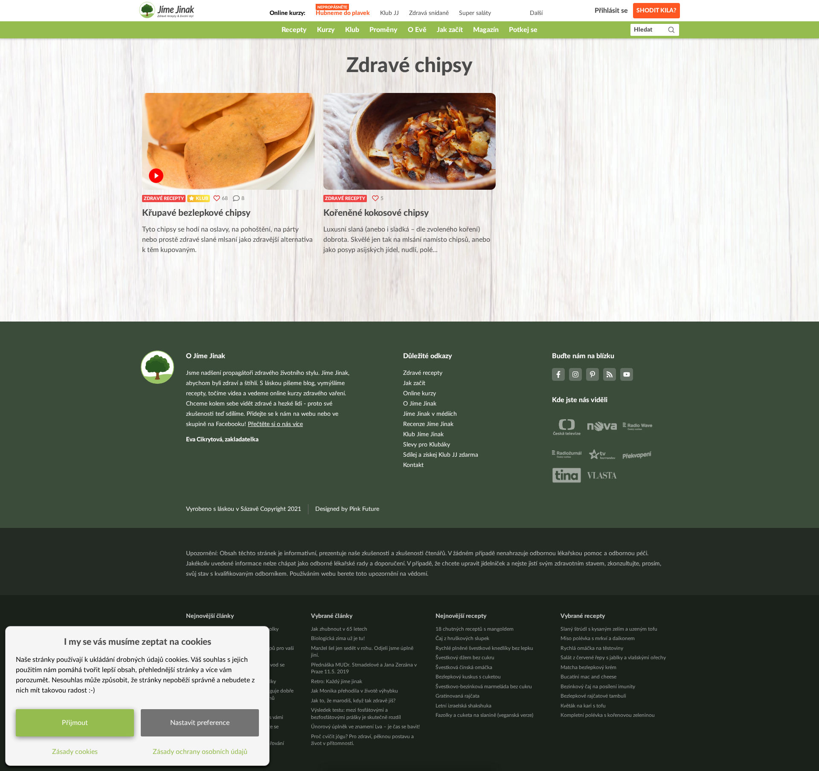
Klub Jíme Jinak (423, 435)
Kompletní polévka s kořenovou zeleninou (608, 715)
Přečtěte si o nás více (275, 424)
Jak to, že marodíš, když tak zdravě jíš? (353, 700)
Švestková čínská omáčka (464, 667)
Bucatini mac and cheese (588, 676)
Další (536, 13)
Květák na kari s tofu (583, 705)
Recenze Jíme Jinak (428, 424)
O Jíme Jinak (419, 404)
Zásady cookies (75, 751)
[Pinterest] (592, 374)
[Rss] (609, 374)
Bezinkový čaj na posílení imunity (598, 686)
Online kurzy (419, 394)
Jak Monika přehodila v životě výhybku (354, 690)
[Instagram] (575, 374)
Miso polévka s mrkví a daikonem (598, 638)
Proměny (383, 29)
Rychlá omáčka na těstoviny (592, 648)
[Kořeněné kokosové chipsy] (409, 141)
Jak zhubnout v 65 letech (339, 629)
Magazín (486, 29)
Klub (352, 29)
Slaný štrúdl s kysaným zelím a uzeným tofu (609, 629)
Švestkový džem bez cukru (465, 657)
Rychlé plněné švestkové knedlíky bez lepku (484, 648)
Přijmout (75, 722)
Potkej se (523, 29)
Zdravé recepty (164, 198)
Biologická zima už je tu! (338, 638)
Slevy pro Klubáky (426, 445)
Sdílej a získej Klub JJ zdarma (440, 455)
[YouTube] (626, 374)
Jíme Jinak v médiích (430, 414)
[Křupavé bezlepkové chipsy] (228, 141)
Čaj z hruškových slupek (462, 638)
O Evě (417, 29)
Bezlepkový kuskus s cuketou (468, 676)
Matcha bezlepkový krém (588, 667)
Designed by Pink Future (347, 509)
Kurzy (326, 29)
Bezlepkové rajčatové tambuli (593, 696)
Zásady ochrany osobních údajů (200, 751)
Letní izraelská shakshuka (463, 705)
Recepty (294, 29)
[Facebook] (558, 374)
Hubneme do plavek (343, 13)
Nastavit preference (199, 722)
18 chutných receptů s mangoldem (475, 629)
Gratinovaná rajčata (457, 696)
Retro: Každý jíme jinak (336, 681)
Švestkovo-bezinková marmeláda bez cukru (484, 686)
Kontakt (413, 465)
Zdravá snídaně (429, 13)
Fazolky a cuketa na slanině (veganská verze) (484, 715)
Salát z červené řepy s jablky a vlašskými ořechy (613, 657)
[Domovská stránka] (167, 11)
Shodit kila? (656, 11)
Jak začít (450, 29)
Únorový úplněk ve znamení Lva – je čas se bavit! (365, 726)
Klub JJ (389, 13)
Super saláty (475, 13)
